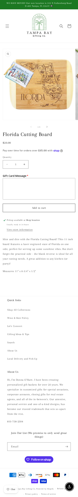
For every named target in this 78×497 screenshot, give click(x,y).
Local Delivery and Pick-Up (22, 358)
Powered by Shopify (45, 488)
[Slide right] (47, 127)
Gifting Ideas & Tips (18, 334)
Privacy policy (31, 494)
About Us (12, 350)
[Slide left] (31, 127)
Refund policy (63, 488)
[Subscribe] (67, 446)
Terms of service (48, 494)
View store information (20, 229)
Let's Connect (14, 326)
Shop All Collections (18, 309)
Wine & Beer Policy (18, 318)
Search (11, 342)
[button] (7, 26)
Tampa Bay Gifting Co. (25, 488)
